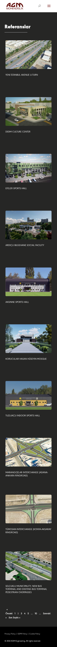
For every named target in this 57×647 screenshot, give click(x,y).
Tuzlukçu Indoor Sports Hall (22, 416)
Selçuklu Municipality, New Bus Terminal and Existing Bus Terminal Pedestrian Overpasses (26, 589)
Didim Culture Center (17, 132)
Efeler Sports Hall (16, 188)
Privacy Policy (10, 634)
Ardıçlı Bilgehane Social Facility (24, 245)
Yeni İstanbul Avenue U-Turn (21, 75)
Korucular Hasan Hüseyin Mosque (26, 359)
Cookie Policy (34, 634)
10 (36, 613)
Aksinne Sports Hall (17, 302)
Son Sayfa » (14, 618)
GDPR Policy (22, 634)
